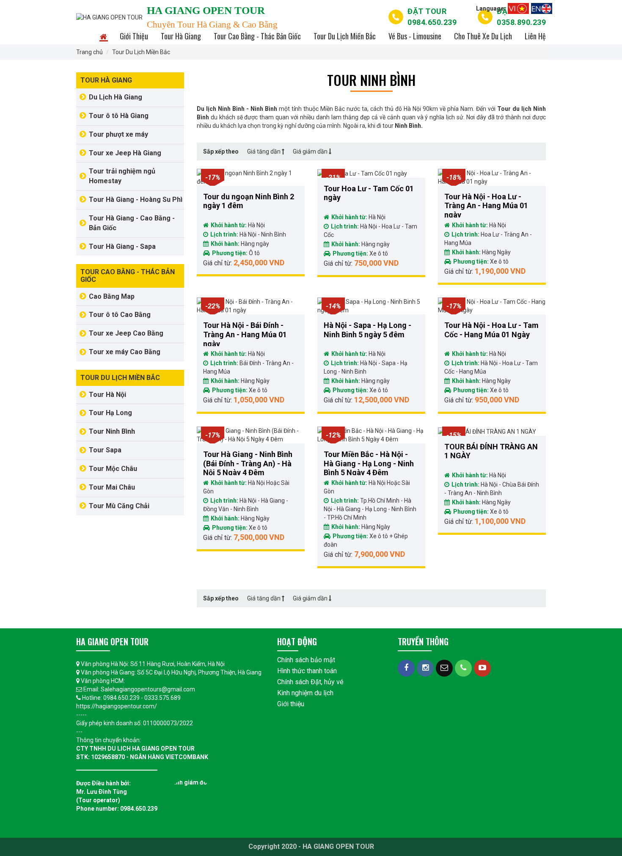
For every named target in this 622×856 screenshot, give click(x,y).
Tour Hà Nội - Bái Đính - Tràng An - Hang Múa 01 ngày (245, 333)
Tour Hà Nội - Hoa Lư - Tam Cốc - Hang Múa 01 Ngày (491, 330)
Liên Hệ (535, 36)
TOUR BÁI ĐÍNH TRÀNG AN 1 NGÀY (491, 451)
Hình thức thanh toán (307, 671)
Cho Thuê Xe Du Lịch (483, 36)
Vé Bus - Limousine (414, 36)
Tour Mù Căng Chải (119, 506)
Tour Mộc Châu (113, 469)
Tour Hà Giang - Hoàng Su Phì (135, 199)
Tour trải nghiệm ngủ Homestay (122, 176)
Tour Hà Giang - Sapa (122, 246)
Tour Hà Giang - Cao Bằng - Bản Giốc (132, 223)
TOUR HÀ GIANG (106, 80)
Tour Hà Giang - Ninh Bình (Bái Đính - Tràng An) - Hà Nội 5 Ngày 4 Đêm (247, 462)
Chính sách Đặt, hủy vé (310, 682)
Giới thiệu (290, 704)
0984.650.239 (432, 17)
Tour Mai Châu (112, 487)
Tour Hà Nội (107, 395)
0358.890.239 (521, 17)
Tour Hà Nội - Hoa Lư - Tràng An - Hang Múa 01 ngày (486, 204)
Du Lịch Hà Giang (115, 97)
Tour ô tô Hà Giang (119, 116)
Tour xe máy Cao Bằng (124, 352)
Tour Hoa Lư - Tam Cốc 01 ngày (369, 193)
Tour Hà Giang (181, 36)
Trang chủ (89, 52)
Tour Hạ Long (110, 413)
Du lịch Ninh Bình (221, 108)
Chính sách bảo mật (306, 660)
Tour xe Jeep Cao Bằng (126, 333)
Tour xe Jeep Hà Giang (125, 153)
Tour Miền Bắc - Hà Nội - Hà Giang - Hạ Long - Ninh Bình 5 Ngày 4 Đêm (369, 462)
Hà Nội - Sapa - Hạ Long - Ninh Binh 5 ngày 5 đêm (367, 330)
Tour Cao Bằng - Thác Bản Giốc (257, 36)
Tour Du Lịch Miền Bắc (345, 36)
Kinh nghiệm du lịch (305, 693)
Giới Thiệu (134, 36)
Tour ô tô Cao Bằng (120, 315)
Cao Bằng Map (112, 296)
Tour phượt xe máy (118, 134)
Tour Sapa (105, 450)
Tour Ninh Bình (112, 431)
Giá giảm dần (311, 151)
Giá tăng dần (264, 151)
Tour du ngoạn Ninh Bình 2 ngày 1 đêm (248, 201)
